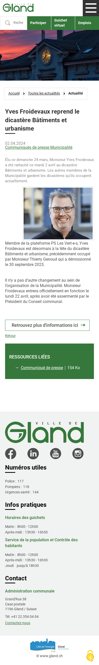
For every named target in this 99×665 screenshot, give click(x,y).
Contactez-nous (17, 623)
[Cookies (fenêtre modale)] (90, 656)
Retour (10, 336)
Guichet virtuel (60, 22)
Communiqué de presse (42, 367)
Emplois (84, 23)
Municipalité (61, 147)
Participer (38, 23)
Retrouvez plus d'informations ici (45, 325)
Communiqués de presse (27, 147)
